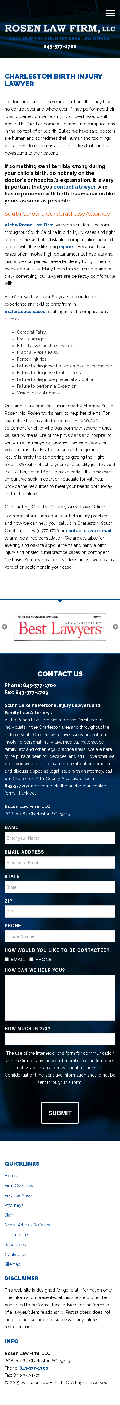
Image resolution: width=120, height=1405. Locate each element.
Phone (13, 925)
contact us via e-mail (89, 530)
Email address (24, 852)
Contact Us (15, 1254)
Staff (9, 1215)
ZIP (8, 901)
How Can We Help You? (35, 970)
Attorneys (14, 1205)
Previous (5, 627)
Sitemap (13, 1264)
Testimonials (17, 1234)
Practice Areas (19, 1195)
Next (115, 627)
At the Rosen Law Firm (29, 224)
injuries (67, 246)
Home (11, 1175)
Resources (15, 1244)
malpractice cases (25, 311)
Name (11, 827)
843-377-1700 (60, 46)
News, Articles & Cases (27, 1225)
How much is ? (28, 1028)
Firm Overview (19, 1185)
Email (18, 959)
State (12, 876)
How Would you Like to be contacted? (57, 950)
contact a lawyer (75, 187)
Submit (60, 1112)
